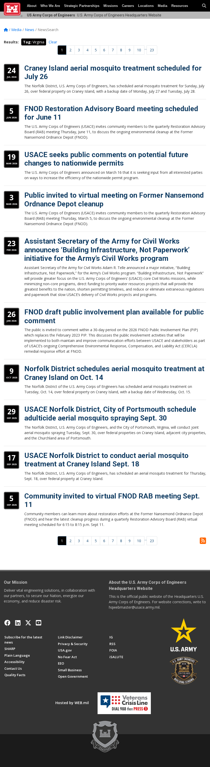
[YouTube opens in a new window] (38, 622)
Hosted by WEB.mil (72, 702)
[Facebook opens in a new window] (7, 622)
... (145, 48)
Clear (53, 42)
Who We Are (50, 6)
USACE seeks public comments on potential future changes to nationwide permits (106, 159)
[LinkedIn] (17, 622)
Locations (146, 6)
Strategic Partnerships (81, 6)
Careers (128, 6)
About (31, 6)
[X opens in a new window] (28, 622)
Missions (110, 6)
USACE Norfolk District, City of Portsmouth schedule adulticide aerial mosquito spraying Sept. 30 (110, 413)
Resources (179, 6)
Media (162, 6)
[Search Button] (204, 6)
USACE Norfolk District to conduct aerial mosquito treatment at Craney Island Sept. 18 (106, 459)
